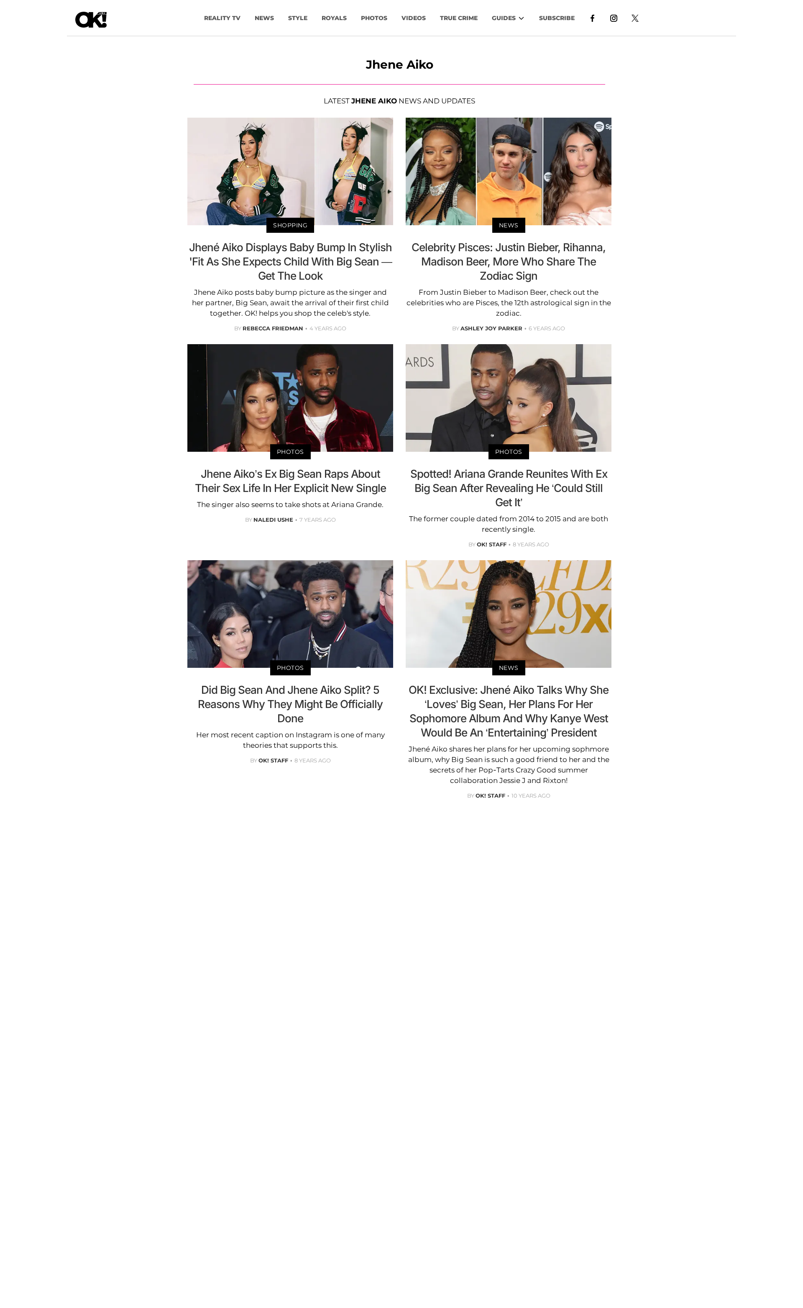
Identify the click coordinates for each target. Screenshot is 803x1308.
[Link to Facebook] (592, 17)
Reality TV (222, 18)
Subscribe (557, 18)
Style (297, 18)
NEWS (264, 18)
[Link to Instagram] (613, 17)
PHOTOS (374, 18)
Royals (334, 18)
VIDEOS (414, 18)
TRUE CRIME (459, 18)
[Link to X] (635, 17)
